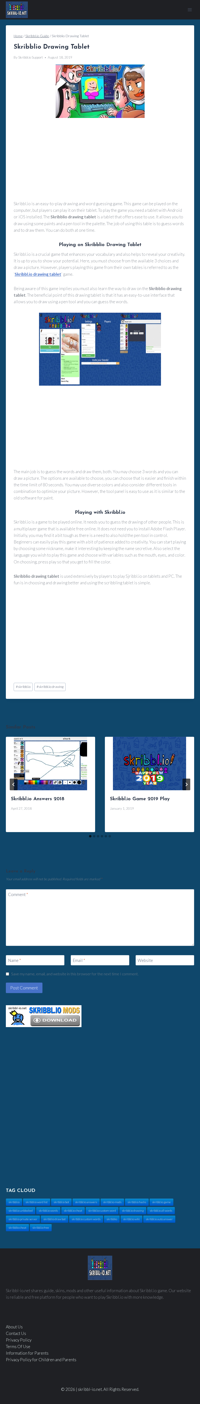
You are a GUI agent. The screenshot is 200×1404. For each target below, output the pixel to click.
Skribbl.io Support (30, 57)
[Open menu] (189, 9)
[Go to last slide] (14, 784)
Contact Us (16, 1333)
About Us (14, 1326)
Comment (18, 894)
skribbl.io (23, 687)
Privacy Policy (18, 1339)
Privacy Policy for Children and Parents (41, 1359)
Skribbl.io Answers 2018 (37, 799)
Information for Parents (27, 1353)
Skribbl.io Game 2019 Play (140, 799)
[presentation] (50, 763)
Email (79, 960)
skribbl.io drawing (50, 687)
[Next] (186, 784)
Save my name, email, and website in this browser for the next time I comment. (75, 974)
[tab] (90, 836)
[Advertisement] (100, 160)
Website (145, 960)
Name (14, 960)
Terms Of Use (18, 1346)
